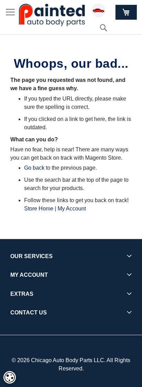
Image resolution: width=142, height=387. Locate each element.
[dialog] (9, 377)
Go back (34, 168)
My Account (72, 208)
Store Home (38, 208)
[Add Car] (100, 11)
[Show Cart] (126, 12)
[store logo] (52, 15)
